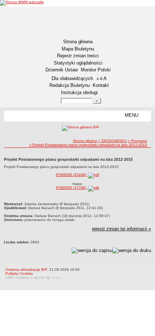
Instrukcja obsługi (79, 92)
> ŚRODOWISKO (112, 141)
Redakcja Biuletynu (69, 85)
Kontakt (101, 85)
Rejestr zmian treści (78, 55)
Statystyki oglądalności (78, 63)
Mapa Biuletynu (78, 49)
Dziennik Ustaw (61, 69)
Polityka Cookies (19, 273)
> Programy (137, 141)
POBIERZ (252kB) (71, 175)
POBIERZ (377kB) (71, 188)
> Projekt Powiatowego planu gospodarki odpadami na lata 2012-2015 (88, 145)
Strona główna (78, 41)
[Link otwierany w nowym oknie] (22, 3)
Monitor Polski (96, 69)
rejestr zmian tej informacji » (121, 228)
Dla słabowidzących (72, 78)
